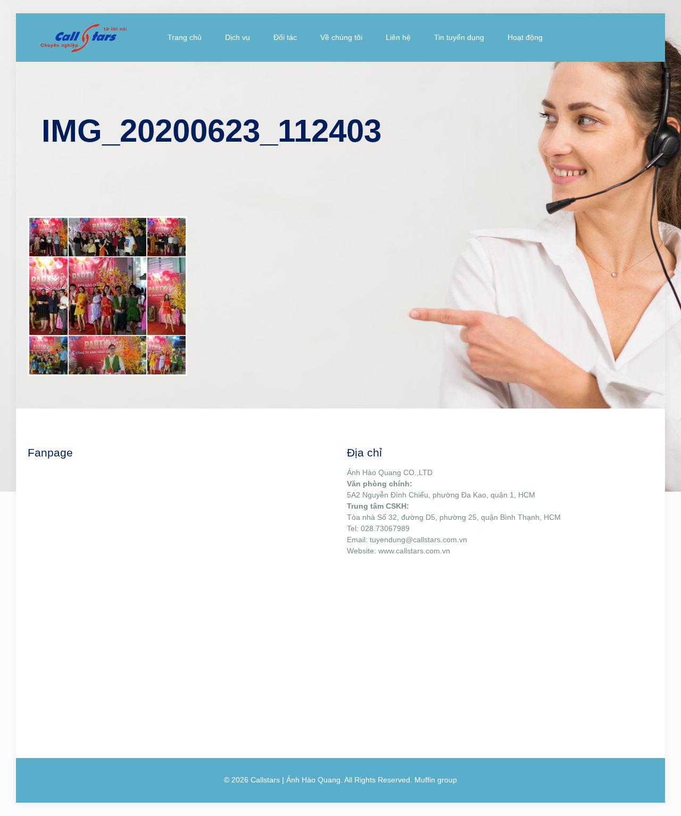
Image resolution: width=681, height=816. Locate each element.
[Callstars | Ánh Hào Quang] (83, 37)
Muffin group (435, 780)
